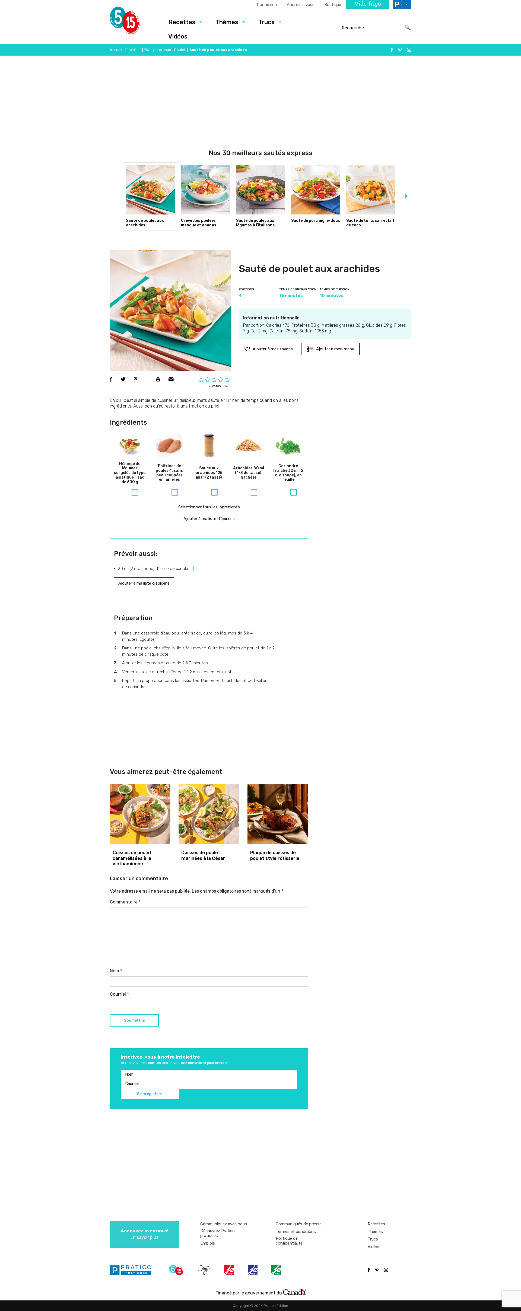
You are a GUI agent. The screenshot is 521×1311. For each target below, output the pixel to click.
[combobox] (371, 28)
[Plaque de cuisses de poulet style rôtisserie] (277, 814)
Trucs (266, 22)
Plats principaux (157, 50)
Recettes (182, 22)
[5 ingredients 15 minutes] (133, 22)
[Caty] (204, 1270)
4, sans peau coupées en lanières (169, 473)
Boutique (332, 4)
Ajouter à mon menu (335, 349)
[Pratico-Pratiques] (133, 1270)
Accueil (116, 50)
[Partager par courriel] (171, 379)
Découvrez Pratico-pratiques (218, 1233)
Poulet (179, 50)
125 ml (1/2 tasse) (209, 473)
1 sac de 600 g (129, 473)
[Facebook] (392, 50)
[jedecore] (253, 1270)
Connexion (267, 4)
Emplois (207, 1243)
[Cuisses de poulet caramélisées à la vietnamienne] (140, 814)
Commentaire (125, 902)
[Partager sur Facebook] (111, 379)
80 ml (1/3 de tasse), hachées (248, 473)
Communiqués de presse (299, 1224)
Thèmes (226, 22)
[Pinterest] (400, 50)
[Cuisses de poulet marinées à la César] (209, 814)
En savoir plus (145, 1234)
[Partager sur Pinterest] (135, 379)
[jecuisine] (229, 1270)
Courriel (119, 994)
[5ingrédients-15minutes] (177, 1270)
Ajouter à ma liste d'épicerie (209, 518)
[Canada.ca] (294, 1291)
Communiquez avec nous (223, 1224)
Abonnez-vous (300, 4)
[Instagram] (409, 50)
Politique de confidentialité (289, 1241)
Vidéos (178, 36)
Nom (116, 970)
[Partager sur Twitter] (123, 379)
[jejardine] (276, 1270)
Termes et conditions (296, 1231)
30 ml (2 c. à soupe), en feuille (288, 473)
